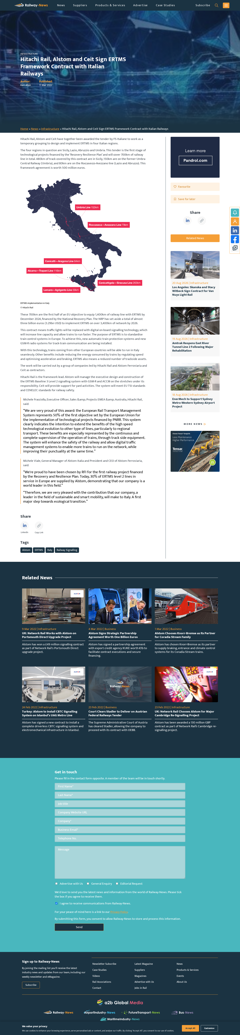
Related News (195, 238)
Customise (209, 1028)
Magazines (140, 976)
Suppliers (80, 5)
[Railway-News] (31, 5)
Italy (49, 550)
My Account (235, 221)
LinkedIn (235, 230)
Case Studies (165, 5)
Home (24, 128)
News (61, 5)
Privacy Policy (119, 912)
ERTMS (39, 550)
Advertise (140, 5)
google (235, 248)
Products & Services (110, 5)
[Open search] (217, 5)
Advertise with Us (144, 982)
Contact (96, 988)
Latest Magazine (144, 964)
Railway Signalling (67, 550)
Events (180, 976)
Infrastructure (50, 128)
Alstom (26, 550)
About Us (182, 982)
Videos (96, 976)
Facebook (235, 239)
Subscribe (203, 5)
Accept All (190, 1028)
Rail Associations (101, 982)
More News (193, 424)
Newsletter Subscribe (104, 964)
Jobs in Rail (141, 988)
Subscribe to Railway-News (235, 213)
